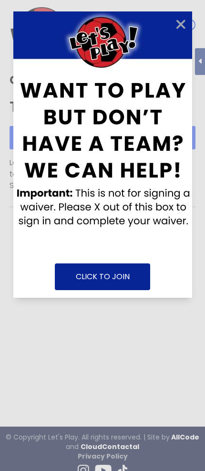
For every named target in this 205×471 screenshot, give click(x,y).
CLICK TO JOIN (103, 276)
